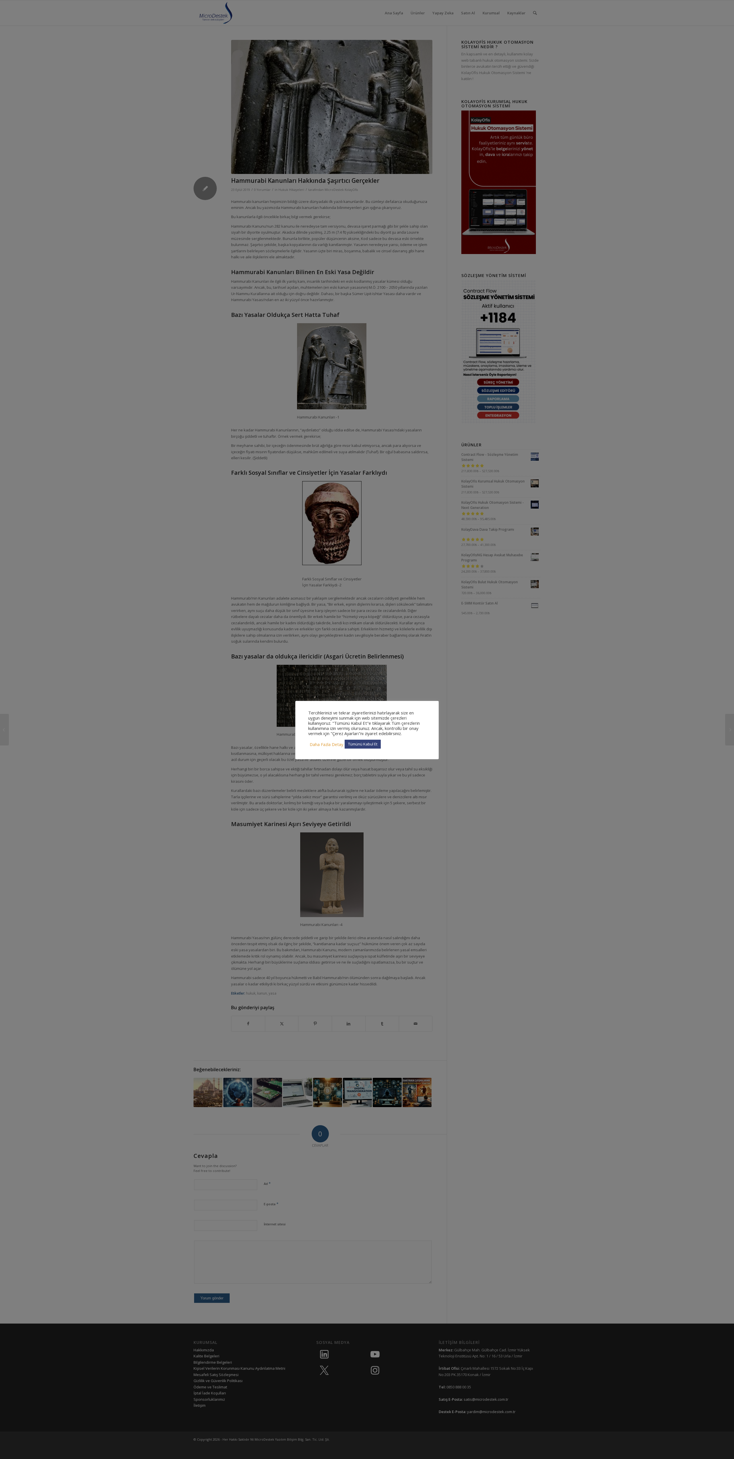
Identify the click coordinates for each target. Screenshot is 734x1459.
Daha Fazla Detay (326, 744)
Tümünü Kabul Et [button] (362, 744)
